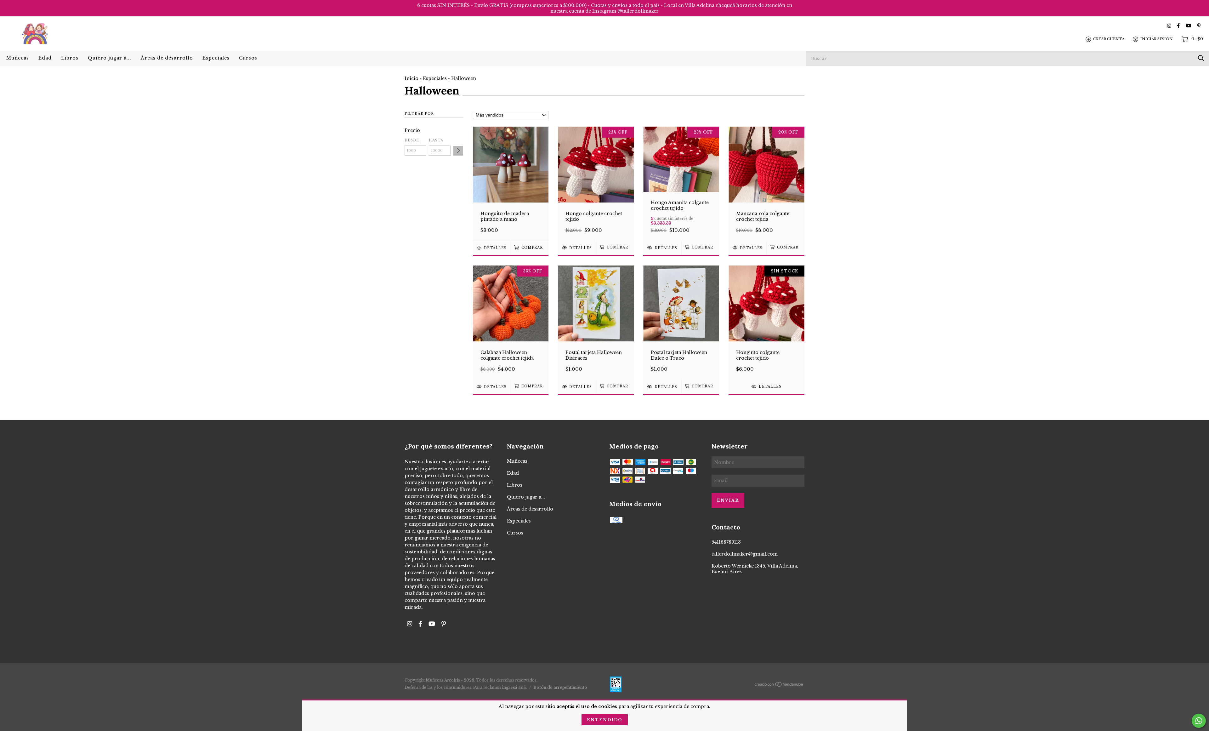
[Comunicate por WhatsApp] (1199, 721)
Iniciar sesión (1156, 39)
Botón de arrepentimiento (560, 687)
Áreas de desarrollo (167, 58)
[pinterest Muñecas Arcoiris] (1199, 26)
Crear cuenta (1108, 39)
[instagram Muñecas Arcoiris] (1169, 26)
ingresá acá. (514, 687)
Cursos (248, 58)
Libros (69, 58)
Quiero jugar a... (109, 58)
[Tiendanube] (779, 685)
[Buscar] (1200, 58)
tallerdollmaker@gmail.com (745, 554)
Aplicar (458, 151)
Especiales (216, 58)
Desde (412, 140)
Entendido (604, 719)
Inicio (411, 78)
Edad (45, 58)
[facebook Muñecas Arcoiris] (1178, 26)
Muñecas (17, 58)
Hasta (436, 140)
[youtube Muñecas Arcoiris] (1188, 26)
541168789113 (726, 542)
